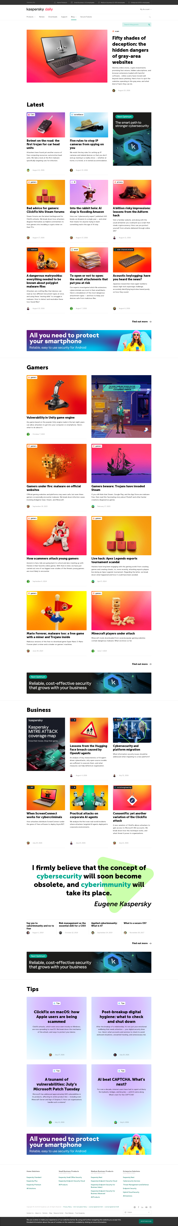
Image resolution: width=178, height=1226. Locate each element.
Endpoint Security (129, 1188)
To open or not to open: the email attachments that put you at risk (89, 279)
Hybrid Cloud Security (131, 1192)
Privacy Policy (67, 1207)
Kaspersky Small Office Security (70, 1177)
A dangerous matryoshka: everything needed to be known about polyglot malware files (44, 281)
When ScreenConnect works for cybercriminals (44, 815)
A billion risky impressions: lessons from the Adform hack (132, 211)
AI (74, 182)
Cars (32, 114)
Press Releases (69, 1213)
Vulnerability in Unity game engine (51, 417)
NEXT (119, 720)
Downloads (52, 17)
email (76, 250)
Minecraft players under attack (113, 633)
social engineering (124, 787)
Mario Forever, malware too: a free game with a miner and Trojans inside (55, 635)
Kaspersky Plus (32, 1181)
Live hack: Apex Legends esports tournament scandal (114, 560)
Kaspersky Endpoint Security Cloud (72, 1181)
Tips (58, 1003)
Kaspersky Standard (34, 1177)
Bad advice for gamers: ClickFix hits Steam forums (45, 209)
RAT (32, 787)
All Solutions (31, 1188)
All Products (63, 1185)
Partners (45, 1213)
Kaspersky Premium (34, 1185)
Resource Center (58, 1213)
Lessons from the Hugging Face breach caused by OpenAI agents (88, 749)
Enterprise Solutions (131, 1171)
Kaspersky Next (96, 1177)
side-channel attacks (125, 250)
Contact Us (30, 1213)
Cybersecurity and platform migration (126, 747)
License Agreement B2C (96, 1207)
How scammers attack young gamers (53, 558)
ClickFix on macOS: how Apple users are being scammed (56, 1017)
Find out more (140, 321)
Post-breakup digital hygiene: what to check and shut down (121, 1017)
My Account (144, 9)
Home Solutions (33, 1171)
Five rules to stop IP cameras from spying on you (87, 144)
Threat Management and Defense (136, 1185)
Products (30, 17)
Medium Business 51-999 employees (113, 2)
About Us (38, 1213)
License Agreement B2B (112, 1207)
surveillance (78, 114)
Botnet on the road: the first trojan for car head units (43, 144)
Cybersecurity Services (131, 1181)
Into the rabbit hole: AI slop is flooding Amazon (87, 209)
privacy (120, 182)
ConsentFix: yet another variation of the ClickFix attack (130, 817)
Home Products (62, 2)
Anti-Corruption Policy (80, 1207)
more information (99, 1222)
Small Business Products (69, 1171)
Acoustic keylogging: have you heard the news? (131, 277)
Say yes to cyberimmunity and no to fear (40, 926)
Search (149, 24)
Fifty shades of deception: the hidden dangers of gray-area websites (130, 50)
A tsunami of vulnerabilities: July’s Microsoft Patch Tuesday (56, 1084)
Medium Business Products (102, 1171)
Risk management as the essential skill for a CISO (72, 924)
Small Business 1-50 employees (84, 2)
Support (64, 17)
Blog (72, 17)
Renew (42, 17)
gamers (33, 182)
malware (33, 250)
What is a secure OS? (135, 923)
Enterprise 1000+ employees (140, 2)
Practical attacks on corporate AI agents (84, 815)
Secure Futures (86, 17)
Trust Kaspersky (80, 1213)
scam (117, 31)
